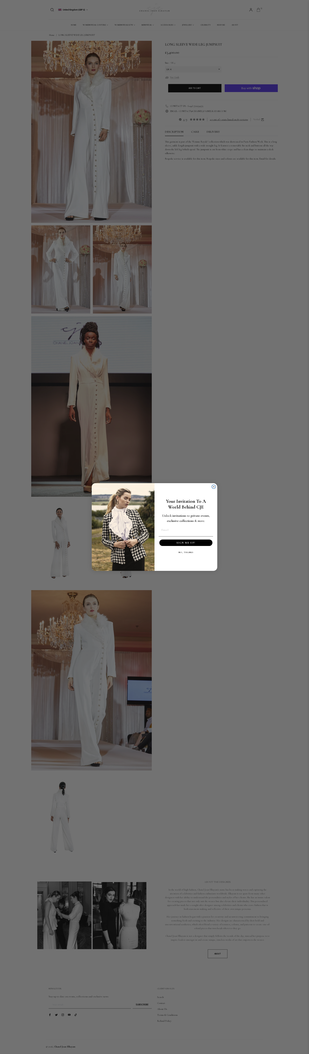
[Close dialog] (214, 487)
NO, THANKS (185, 552)
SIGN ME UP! (186, 542)
